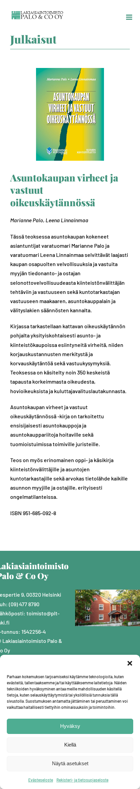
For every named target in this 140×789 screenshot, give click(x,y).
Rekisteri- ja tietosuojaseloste (82, 779)
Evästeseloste (40, 779)
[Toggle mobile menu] (129, 17)
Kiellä (70, 745)
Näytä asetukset (70, 763)
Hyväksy (70, 726)
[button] (129, 663)
